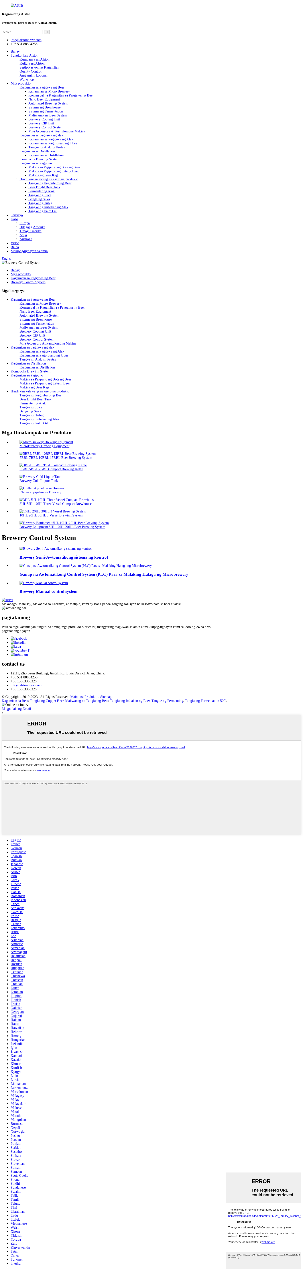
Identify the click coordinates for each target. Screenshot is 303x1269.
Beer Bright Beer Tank (44, 187)
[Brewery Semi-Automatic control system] (56, 548)
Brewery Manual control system (48, 591)
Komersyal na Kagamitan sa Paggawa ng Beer (61, 95)
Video (15, 243)
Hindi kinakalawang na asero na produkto (49, 179)
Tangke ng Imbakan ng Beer (130, 701)
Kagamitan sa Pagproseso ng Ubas (52, 143)
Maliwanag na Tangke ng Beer (86, 701)
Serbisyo (17, 215)
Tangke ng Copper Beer (46, 701)
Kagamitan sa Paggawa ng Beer (42, 87)
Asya (23, 235)
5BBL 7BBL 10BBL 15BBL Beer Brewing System (56, 457)
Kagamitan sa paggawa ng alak (41, 135)
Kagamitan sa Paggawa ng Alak (50, 139)
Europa (25, 223)
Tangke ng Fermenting (167, 701)
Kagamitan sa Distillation (37, 151)
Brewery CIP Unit (41, 123)
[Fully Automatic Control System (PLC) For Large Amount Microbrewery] (86, 566)
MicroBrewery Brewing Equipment (44, 446)
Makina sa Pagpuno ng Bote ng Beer (54, 167)
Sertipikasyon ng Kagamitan (39, 67)
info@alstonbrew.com (26, 685)
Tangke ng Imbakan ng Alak (48, 207)
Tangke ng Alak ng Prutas (46, 147)
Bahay (15, 51)
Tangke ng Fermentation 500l (205, 701)
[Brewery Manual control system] (44, 583)
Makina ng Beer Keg (43, 175)
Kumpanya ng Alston (34, 59)
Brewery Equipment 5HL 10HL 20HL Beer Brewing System (62, 527)
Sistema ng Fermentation (45, 111)
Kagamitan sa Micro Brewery (49, 91)
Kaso (14, 219)
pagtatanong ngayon (16, 631)
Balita (15, 247)
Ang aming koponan (34, 75)
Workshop (27, 79)
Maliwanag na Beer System (47, 115)
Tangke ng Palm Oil (42, 211)
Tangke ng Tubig (40, 203)
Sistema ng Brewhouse (44, 107)
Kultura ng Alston (32, 63)
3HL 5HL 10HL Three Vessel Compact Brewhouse (56, 504)
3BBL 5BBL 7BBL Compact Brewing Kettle (51, 469)
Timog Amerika (30, 231)
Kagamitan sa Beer (15, 701)
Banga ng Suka (39, 199)
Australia (26, 239)
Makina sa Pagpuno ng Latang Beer (53, 171)
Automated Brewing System (48, 103)
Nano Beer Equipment (44, 99)
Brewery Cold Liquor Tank (39, 481)
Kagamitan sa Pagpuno (36, 163)
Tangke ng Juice (39, 195)
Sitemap (106, 697)
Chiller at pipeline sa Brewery (40, 492)
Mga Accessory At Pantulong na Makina (56, 131)
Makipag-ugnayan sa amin (29, 251)
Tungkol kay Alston (24, 55)
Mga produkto (21, 83)
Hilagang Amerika (32, 227)
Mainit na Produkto (83, 697)
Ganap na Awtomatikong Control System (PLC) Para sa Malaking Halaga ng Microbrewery (104, 574)
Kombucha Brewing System (39, 159)
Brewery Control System (45, 127)
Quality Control (30, 71)
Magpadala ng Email (16, 709)
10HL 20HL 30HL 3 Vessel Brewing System (51, 515)
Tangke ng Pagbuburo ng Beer (49, 183)
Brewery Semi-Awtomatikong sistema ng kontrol (64, 557)
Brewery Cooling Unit (44, 119)
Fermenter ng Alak (41, 191)
